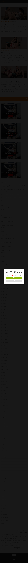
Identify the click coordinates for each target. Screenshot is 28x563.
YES (14, 277)
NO (14, 280)
